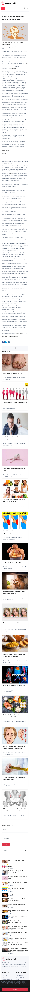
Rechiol (4, 153)
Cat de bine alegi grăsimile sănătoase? (17, 938)
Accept (15, 989)
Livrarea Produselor (20, 977)
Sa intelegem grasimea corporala (12, 562)
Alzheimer (11, 173)
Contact (4, 977)
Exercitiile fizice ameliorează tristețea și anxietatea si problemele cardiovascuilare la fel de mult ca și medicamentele (18, 950)
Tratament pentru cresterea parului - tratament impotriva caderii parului (15, 65)
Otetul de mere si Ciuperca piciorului (12, 373)
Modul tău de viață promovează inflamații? (14, 685)
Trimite (6, 844)
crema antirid (19, 333)
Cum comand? (20, 975)
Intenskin (4, 158)
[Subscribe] (25, 850)
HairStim (14, 68)
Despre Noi (4, 975)
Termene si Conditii (7, 979)
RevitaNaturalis (5, 156)
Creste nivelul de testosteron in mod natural (15, 402)
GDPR (17, 979)
